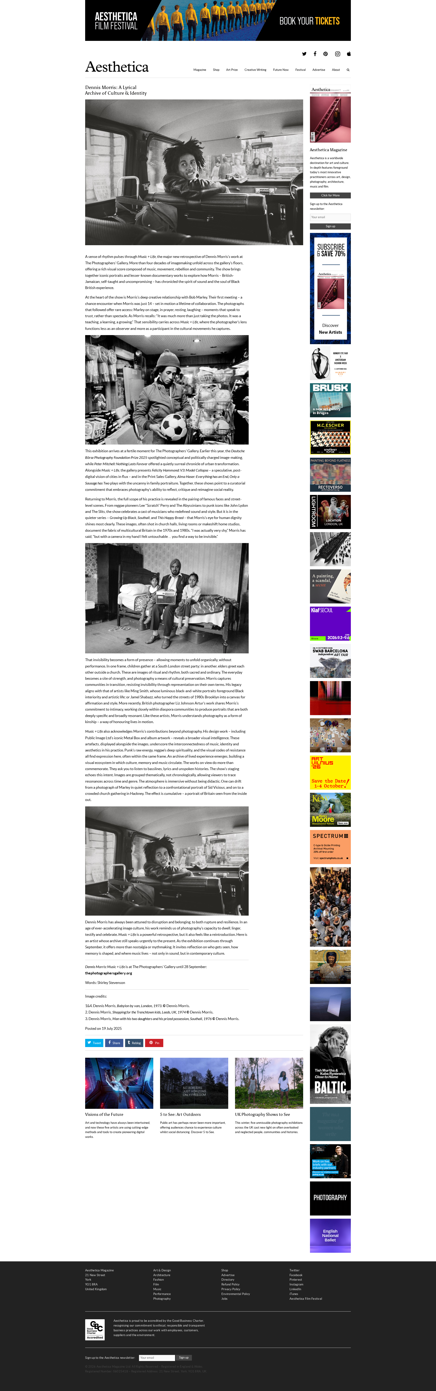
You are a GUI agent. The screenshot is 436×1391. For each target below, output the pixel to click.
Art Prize (232, 70)
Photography (162, 1298)
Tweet (96, 1043)
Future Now (281, 70)
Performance (162, 1294)
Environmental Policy (235, 1294)
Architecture (161, 1275)
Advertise (318, 70)
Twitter (295, 1270)
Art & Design (162, 1270)
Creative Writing (255, 70)
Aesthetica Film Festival (306, 1298)
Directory (227, 1279)
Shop (216, 70)
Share (116, 1043)
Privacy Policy (230, 1289)
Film (156, 1284)
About (336, 70)
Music (157, 1289)
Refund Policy (230, 1284)
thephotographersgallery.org (108, 973)
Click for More (330, 195)
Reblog (136, 1043)
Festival (300, 70)
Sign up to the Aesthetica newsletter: (110, 1357)
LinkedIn (295, 1289)
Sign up (330, 226)
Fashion (158, 1279)
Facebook (296, 1275)
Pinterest (296, 1279)
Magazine (199, 70)
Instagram (296, 1284)
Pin (156, 1043)
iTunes (294, 1294)
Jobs (224, 1298)
